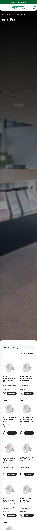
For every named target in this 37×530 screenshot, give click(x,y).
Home (3, 14)
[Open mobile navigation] (3, 7)
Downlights (16, 14)
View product (11, 393)
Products (9, 14)
